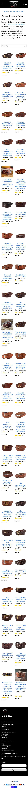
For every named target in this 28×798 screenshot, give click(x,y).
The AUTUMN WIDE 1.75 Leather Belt (7, 627)
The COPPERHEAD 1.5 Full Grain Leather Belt (7, 152)
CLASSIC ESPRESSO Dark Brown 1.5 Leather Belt (7, 65)
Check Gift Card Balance (7, 750)
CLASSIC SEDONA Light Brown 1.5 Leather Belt (20, 95)
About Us (3, 726)
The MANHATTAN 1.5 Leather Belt (20, 485)
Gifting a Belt (4, 748)
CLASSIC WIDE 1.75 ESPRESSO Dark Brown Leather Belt (20, 543)
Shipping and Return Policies (8, 732)
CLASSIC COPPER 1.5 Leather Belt (20, 124)
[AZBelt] (14, 4)
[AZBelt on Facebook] (4, 717)
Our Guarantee (5, 729)
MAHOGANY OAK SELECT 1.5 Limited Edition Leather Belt (7, 335)
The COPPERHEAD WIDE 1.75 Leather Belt (7, 366)
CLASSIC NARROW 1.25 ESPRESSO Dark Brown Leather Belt (7, 215)
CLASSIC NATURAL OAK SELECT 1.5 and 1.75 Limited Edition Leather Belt (20, 183)
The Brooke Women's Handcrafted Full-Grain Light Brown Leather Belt (20, 427)
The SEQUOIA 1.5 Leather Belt (20, 213)
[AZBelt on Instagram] (9, 717)
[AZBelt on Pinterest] (7, 717)
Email (3, 762)
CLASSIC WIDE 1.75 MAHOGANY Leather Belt (7, 543)
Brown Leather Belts (17, 11)
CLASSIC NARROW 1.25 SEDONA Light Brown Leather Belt (7, 247)
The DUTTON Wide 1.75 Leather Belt (20, 627)
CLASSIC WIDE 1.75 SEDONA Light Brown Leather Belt (20, 366)
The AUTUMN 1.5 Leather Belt (20, 333)
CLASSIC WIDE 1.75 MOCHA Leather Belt (7, 457)
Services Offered (5, 747)
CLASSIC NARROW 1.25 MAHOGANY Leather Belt (20, 246)
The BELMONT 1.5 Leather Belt (7, 599)
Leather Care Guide (6, 745)
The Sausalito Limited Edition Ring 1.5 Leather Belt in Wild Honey (20, 686)
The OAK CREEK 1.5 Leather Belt (7, 277)
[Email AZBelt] (11, 717)
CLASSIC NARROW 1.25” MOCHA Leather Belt (7, 395)
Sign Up (14, 770)
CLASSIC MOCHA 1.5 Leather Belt (20, 65)
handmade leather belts (16, 24)
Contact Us (4, 737)
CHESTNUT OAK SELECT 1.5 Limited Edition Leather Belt (7, 182)
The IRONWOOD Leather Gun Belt (20, 305)
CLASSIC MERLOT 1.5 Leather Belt (20, 151)
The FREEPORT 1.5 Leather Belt (7, 572)
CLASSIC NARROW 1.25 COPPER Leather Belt (20, 395)
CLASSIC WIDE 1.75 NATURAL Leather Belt (20, 457)
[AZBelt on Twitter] (2, 717)
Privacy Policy (4, 734)
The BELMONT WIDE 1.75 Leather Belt (7, 425)
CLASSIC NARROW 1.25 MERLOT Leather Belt (7, 305)
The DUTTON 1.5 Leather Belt (20, 571)
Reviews (3, 731)
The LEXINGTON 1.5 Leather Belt (20, 513)
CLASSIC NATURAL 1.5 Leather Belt (7, 124)
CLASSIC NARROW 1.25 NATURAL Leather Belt (7, 513)
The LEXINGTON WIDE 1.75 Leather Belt (21, 656)
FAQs (2, 744)
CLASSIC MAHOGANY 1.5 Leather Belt (7, 94)
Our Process (4, 728)
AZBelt (16, 781)
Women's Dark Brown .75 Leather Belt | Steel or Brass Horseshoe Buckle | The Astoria (7, 688)
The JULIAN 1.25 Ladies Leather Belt (7, 482)
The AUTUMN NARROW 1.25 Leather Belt (20, 599)
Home (6, 11)
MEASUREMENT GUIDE (7, 725)
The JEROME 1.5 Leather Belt (20, 276)
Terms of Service (5, 736)
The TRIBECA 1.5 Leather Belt (7, 654)
